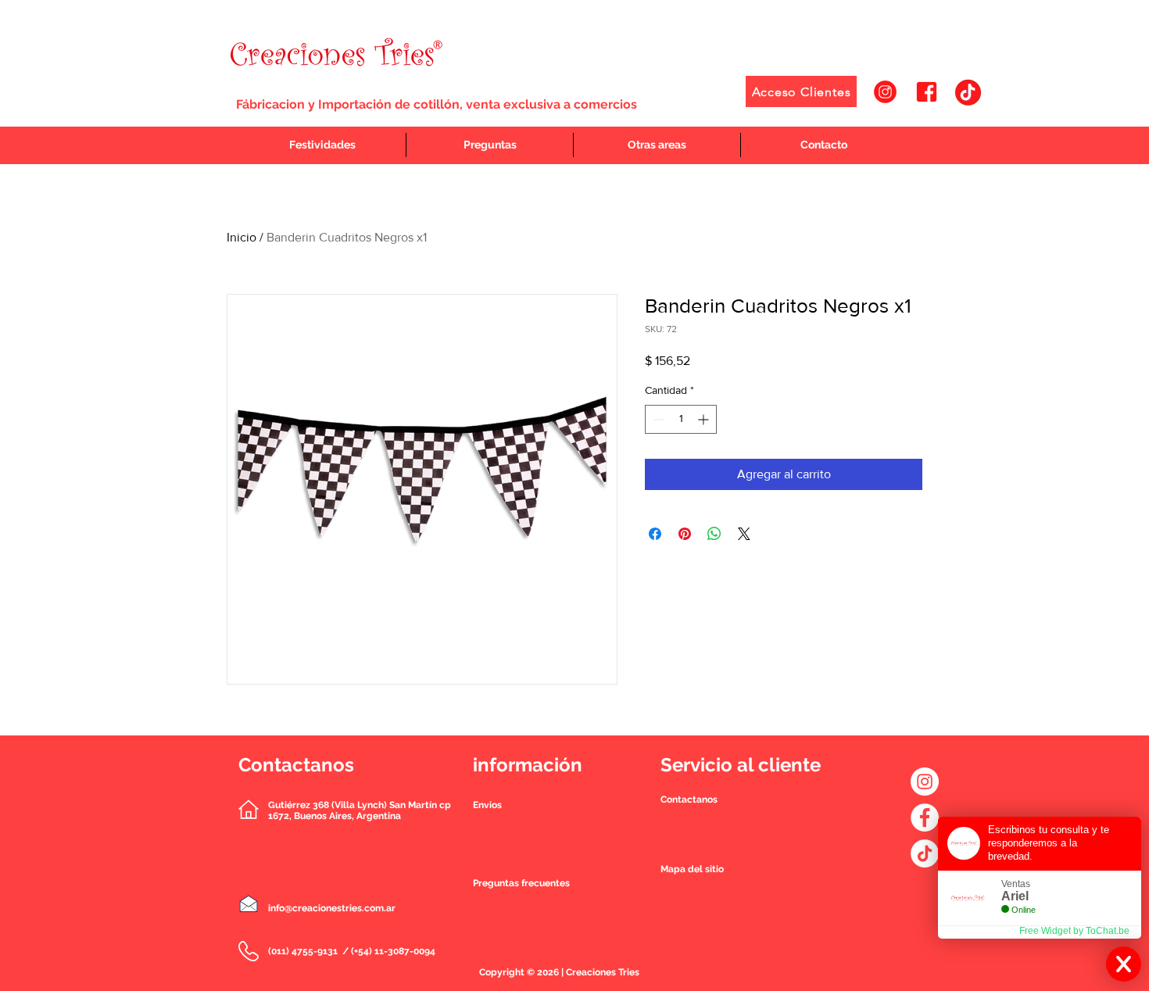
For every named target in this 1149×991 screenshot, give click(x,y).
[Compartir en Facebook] (655, 533)
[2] (926, 92)
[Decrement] (657, 419)
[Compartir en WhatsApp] (714, 533)
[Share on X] (744, 533)
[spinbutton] (681, 419)
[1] (885, 92)
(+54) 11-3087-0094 (393, 951)
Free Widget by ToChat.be (1074, 930)
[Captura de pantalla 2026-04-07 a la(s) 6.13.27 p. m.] (968, 92)
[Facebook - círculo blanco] (925, 817)
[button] (689, 799)
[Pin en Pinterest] (684, 533)
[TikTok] (925, 853)
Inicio (241, 237)
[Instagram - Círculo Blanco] (925, 781)
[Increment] (704, 419)
